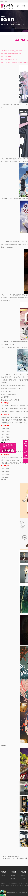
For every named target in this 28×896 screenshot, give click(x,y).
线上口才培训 (9, 885)
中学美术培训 (17, 883)
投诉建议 (13, 878)
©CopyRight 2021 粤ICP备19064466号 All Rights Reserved (14, 892)
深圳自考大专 (16, 885)
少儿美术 (24, 6)
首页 (18, 6)
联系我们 (3, 872)
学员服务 (13, 872)
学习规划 (23, 878)
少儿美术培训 (10, 883)
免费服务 (23, 872)
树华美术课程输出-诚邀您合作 (13, 856)
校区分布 (3, 875)
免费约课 (23, 875)
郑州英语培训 (23, 885)
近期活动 (13, 875)
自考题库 (3, 885)
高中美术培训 (24, 883)
